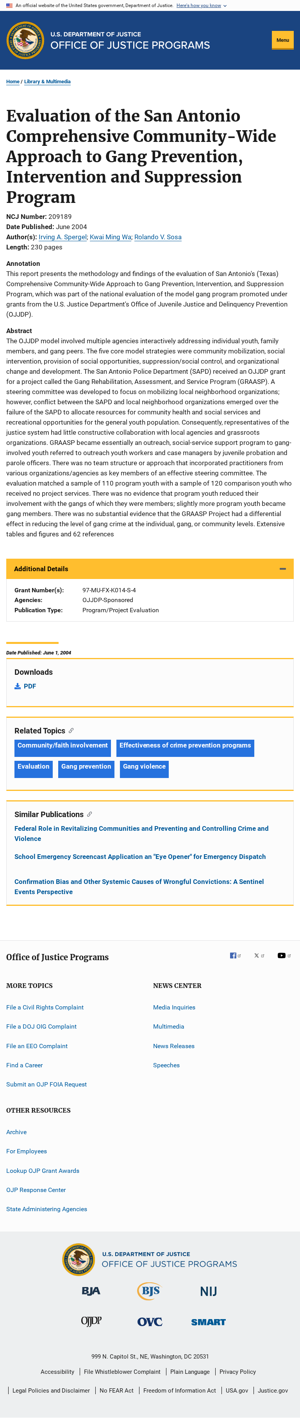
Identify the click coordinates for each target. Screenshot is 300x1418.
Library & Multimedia (47, 81)
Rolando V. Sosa (158, 237)
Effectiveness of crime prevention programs (185, 745)
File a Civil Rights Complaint (45, 1007)
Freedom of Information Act (179, 1390)
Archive (16, 1132)
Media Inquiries (174, 1007)
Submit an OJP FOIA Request (46, 1084)
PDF (30, 686)
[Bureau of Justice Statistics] (149, 1301)
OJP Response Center (36, 1190)
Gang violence (144, 766)
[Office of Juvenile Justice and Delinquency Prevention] (91, 1328)
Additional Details (41, 569)
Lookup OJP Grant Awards (42, 1170)
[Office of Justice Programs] (25, 40)
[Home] (130, 40)
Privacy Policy (238, 1371)
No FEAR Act (117, 1390)
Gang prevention (86, 766)
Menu (283, 40)
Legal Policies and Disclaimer (51, 1390)
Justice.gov (273, 1390)
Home (13, 81)
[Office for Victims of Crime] (150, 1327)
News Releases (174, 1046)
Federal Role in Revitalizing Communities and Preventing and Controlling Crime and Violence (141, 834)
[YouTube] (285, 961)
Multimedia (168, 1026)
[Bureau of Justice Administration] (91, 1297)
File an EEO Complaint (37, 1046)
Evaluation (34, 766)
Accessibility (57, 1371)
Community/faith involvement (63, 745)
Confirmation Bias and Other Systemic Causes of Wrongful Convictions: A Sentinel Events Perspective (139, 887)
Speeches (166, 1065)
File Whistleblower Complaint (122, 1371)
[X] (262, 961)
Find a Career (24, 1065)
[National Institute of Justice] (208, 1297)
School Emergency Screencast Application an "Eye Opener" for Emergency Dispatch (140, 856)
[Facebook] (238, 961)
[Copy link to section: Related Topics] (69, 730)
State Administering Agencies (46, 1209)
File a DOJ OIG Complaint (41, 1026)
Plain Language (190, 1371)
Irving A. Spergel (63, 237)
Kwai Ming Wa (110, 237)
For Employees (26, 1151)
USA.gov (237, 1390)
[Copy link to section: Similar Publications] (88, 813)
